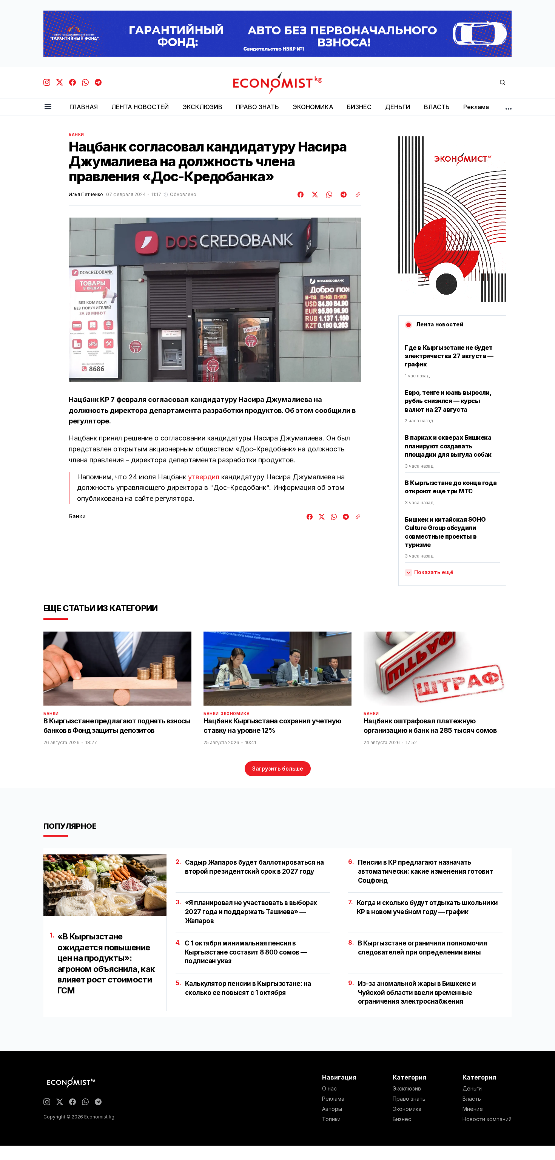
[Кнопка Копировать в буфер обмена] (355, 195)
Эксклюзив (407, 1089)
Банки (76, 134)
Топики (331, 1119)
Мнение (472, 1109)
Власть (471, 1099)
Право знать (409, 1099)
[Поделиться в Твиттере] (314, 195)
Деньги (472, 1089)
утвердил (203, 477)
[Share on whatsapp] (328, 195)
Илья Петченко (86, 194)
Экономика (235, 713)
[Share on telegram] (342, 195)
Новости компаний (487, 1119)
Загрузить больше (277, 768)
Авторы (332, 1109)
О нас (329, 1089)
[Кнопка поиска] (502, 83)
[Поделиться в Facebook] (301, 195)
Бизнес (402, 1119)
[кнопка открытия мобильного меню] (47, 107)
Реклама (333, 1099)
